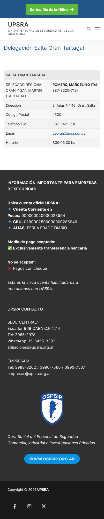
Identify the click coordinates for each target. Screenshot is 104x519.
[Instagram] (29, 506)
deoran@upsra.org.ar (69, 133)
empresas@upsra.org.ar (29, 373)
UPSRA (18, 24)
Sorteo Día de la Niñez (49, 9)
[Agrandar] (56, 400)
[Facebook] (15, 506)
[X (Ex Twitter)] (44, 506)
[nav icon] (97, 29)
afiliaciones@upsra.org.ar (30, 347)
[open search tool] (89, 29)
